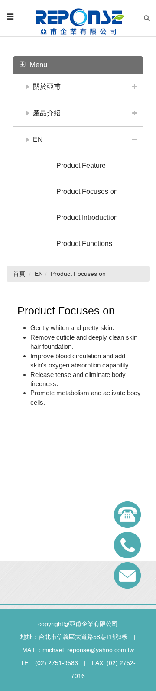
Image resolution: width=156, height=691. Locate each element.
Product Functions (84, 243)
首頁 (19, 273)
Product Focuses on (87, 191)
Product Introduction (87, 217)
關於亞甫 (47, 86)
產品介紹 (47, 113)
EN (38, 139)
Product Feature (81, 165)
